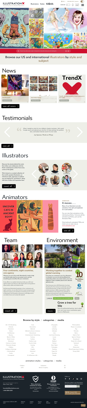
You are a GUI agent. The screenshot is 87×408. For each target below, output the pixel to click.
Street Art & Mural (76, 341)
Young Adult (76, 351)
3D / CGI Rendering (11, 325)
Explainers (43, 365)
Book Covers (10, 339)
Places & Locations (76, 327)
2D (65, 365)
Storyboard (76, 339)
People (54, 355)
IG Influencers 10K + (32, 355)
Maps (54, 339)
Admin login (55, 402)
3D (65, 367)
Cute (32, 325)
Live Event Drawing (54, 335)
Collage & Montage (11, 349)
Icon (32, 353)
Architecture (10, 333)
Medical (54, 341)
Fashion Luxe (32, 341)
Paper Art (54, 351)
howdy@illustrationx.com (11, 388)
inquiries (77, 1)
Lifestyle (54, 331)
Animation (11, 329)
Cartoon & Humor (11, 343)
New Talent (54, 345)
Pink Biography (6, 97)
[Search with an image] (68, 51)
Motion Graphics (43, 367)
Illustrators (35, 4)
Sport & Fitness (76, 337)
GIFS (22, 367)
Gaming (33, 345)
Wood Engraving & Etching (76, 349)
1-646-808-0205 (70, 1)
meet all (8, 186)
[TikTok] (73, 379)
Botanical (10, 341)
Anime (11, 331)
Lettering (54, 329)
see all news (9, 106)
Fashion (33, 339)
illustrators (57, 57)
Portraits (76, 331)
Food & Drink (32, 343)
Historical (32, 351)
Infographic (54, 325)
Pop (76, 329)
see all (6, 146)
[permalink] (27, 101)
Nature (54, 343)
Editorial (32, 329)
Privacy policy (40, 402)
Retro (76, 333)
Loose (54, 337)
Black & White (11, 337)
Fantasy (32, 337)
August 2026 (71, 392)
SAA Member (48, 402)
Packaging (54, 347)
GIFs (32, 347)
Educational (32, 333)
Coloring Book (11, 351)
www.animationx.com (68, 225)
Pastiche (54, 353)
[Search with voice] (66, 51)
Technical (76, 343)
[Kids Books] (50, 3)
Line (54, 333)
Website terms (23, 402)
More (77, 298)
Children (11, 347)
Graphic (33, 349)
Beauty (11, 335)
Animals (11, 327)
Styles (42, 4)
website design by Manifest (77, 402)
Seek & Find (76, 335)
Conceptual (11, 355)
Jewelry (54, 327)
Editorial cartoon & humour (32, 331)
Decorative (33, 327)
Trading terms (31, 402)
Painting (54, 349)
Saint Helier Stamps (36, 97)
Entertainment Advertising (32, 335)
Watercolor (76, 347)
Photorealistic (76, 325)
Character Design (11, 345)
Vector (76, 345)
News (9, 70)
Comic (11, 353)
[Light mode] (82, 1)
